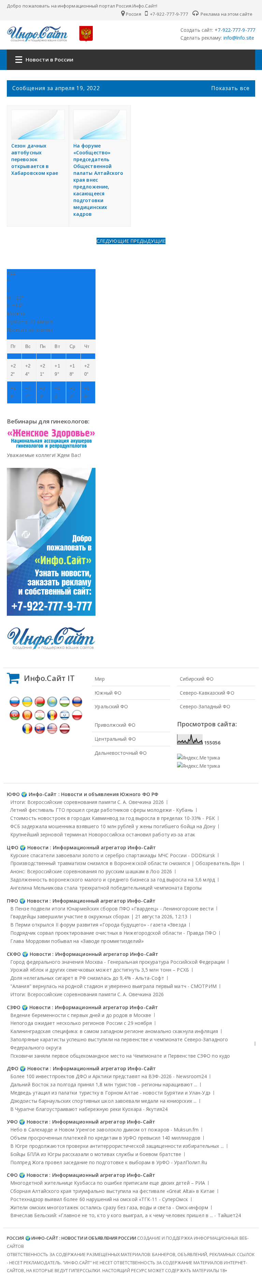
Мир (99, 679)
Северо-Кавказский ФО (207, 693)
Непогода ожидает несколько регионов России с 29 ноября (81, 1023)
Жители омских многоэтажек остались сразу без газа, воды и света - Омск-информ (109, 1207)
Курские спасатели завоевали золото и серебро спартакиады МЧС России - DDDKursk (112, 855)
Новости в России (50, 59)
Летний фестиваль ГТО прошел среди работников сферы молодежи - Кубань (101, 810)
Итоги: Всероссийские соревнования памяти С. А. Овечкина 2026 (87, 802)
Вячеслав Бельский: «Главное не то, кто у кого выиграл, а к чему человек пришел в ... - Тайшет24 (125, 1215)
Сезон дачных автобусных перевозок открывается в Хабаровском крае (34, 159)
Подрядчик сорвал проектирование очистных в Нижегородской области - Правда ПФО (113, 933)
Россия (133, 14)
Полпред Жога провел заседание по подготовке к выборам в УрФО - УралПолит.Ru (108, 1162)
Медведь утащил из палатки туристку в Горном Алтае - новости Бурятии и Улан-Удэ (110, 1092)
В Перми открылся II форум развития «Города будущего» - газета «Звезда (98, 924)
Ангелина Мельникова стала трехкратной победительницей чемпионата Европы (106, 888)
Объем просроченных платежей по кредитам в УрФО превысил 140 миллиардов (105, 1137)
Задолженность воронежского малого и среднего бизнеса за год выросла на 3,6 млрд (112, 879)
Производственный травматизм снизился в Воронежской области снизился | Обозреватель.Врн (125, 863)
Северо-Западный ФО (205, 706)
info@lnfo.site (238, 37)
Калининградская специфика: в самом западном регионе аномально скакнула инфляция (114, 1031)
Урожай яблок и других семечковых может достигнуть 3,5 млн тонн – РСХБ (99, 969)
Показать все (230, 88)
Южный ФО (107, 693)
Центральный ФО (114, 739)
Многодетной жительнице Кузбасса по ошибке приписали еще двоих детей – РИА (107, 1183)
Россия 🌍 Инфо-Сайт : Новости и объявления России (71, 1238)
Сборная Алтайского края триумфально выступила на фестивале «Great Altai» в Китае (112, 1191)
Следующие (113, 241)
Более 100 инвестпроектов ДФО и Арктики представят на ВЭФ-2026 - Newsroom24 (108, 1076)
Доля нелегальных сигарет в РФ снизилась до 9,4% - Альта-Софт (87, 978)
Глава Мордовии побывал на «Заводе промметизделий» (77, 941)
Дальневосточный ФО (120, 753)
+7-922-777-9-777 (169, 14)
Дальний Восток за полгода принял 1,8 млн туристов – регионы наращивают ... (103, 1084)
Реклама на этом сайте (226, 14)
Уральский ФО (111, 706)
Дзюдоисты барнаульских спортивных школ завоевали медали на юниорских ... (103, 1101)
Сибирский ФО (197, 679)
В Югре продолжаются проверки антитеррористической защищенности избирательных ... (117, 1146)
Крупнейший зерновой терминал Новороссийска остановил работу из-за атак (102, 834)
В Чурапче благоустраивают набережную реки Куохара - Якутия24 (89, 1109)
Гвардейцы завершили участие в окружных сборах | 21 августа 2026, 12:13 (98, 916)
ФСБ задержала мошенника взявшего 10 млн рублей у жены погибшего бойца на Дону (112, 826)
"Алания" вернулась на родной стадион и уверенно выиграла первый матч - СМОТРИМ (113, 986)
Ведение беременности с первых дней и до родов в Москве (80, 1015)
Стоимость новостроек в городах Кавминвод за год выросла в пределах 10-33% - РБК (112, 818)
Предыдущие (147, 241)
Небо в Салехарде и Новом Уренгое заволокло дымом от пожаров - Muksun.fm (104, 1129)
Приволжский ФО (114, 725)
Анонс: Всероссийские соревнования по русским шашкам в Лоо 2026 (91, 871)
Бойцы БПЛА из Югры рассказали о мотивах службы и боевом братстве (95, 1154)
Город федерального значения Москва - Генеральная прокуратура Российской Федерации (117, 962)
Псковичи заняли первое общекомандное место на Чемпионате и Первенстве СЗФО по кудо (120, 1056)
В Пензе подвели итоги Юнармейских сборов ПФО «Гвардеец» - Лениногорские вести (112, 908)
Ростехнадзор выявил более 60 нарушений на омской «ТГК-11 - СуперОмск (99, 1199)
